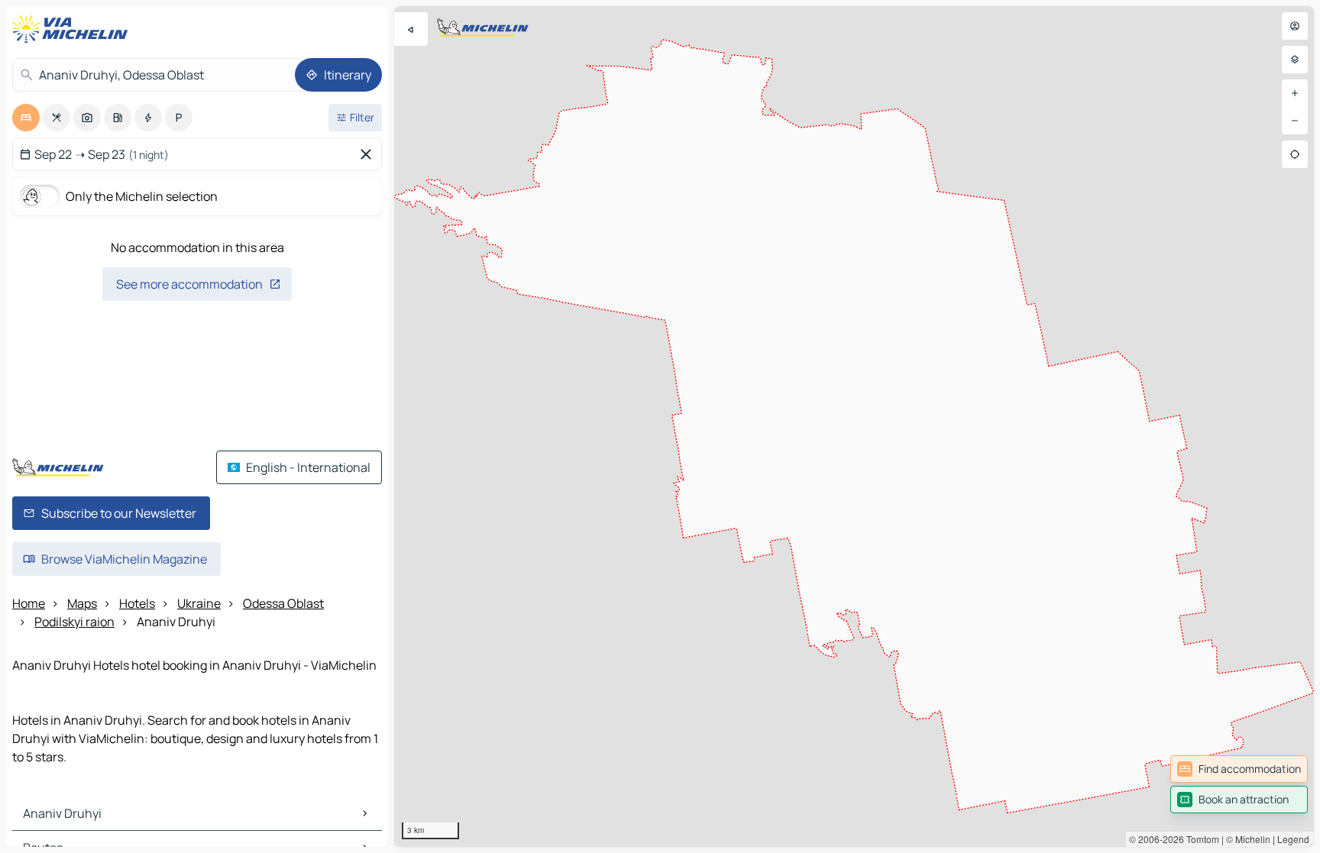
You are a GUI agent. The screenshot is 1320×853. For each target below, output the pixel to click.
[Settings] (1295, 59)
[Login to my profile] (1295, 26)
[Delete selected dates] (369, 154)
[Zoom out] (1295, 120)
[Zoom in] (1295, 93)
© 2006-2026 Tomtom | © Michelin (1199, 838)
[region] (854, 426)
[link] (1239, 769)
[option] (26, 117)
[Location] (1295, 154)
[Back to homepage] (73, 29)
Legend (1293, 838)
